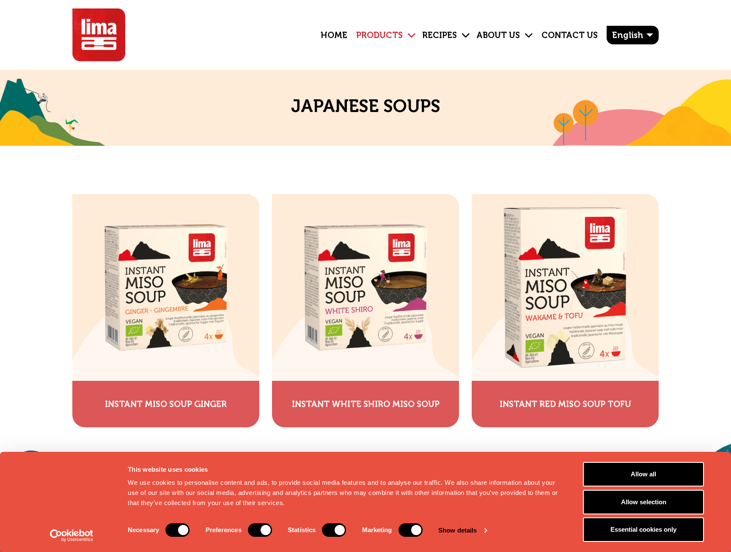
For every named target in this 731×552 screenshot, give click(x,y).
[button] (408, 28)
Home (334, 35)
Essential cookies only (643, 529)
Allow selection (643, 502)
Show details (457, 530)
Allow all (643, 474)
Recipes (439, 35)
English (627, 35)
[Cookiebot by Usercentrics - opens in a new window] (72, 535)
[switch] (260, 530)
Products (379, 35)
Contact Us (569, 35)
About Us (498, 35)
